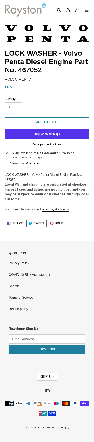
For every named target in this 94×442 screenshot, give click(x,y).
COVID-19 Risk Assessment (29, 274)
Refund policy (18, 309)
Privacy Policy (19, 263)
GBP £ (45, 376)
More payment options (47, 144)
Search (14, 286)
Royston (40, 427)
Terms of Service (21, 297)
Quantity (10, 99)
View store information (24, 163)
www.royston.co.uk (55, 209)
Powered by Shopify (57, 427)
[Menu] (86, 10)
